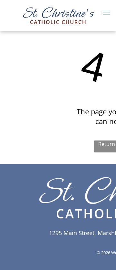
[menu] (106, 12)
